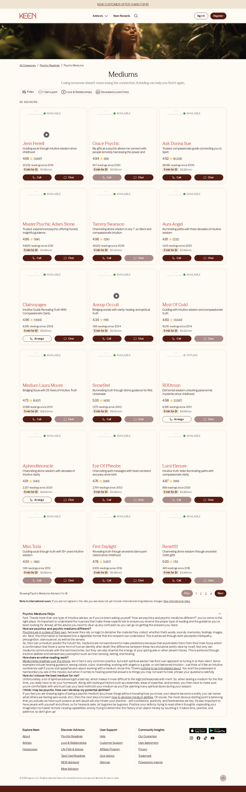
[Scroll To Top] (223, 778)
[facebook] (198, 739)
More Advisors (69, 769)
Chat (71, 177)
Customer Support (111, 743)
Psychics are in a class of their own (44, 632)
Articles (27, 743)
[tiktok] (205, 739)
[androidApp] (217, 732)
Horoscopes (30, 749)
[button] (219, 614)
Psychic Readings (71, 736)
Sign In (201, 15)
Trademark (144, 756)
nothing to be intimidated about (161, 668)
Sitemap (105, 762)
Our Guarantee (147, 736)
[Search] (136, 16)
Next (220, 593)
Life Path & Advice (72, 749)
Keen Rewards (121, 15)
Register (218, 15)
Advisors (98, 15)
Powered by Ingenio (150, 762)
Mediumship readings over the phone (46, 661)
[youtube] (212, 739)
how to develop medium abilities (132, 697)
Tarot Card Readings (73, 756)
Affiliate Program (110, 749)
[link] (46, 135)
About (26, 736)
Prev (187, 593)
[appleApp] (198, 732)
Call (39, 177)
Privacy (142, 749)
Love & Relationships (73, 743)
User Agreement (148, 743)
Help (103, 736)
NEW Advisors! (70, 762)
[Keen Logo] (28, 16)
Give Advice (107, 756)
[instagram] (191, 739)
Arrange (39, 338)
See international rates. (177, 601)
